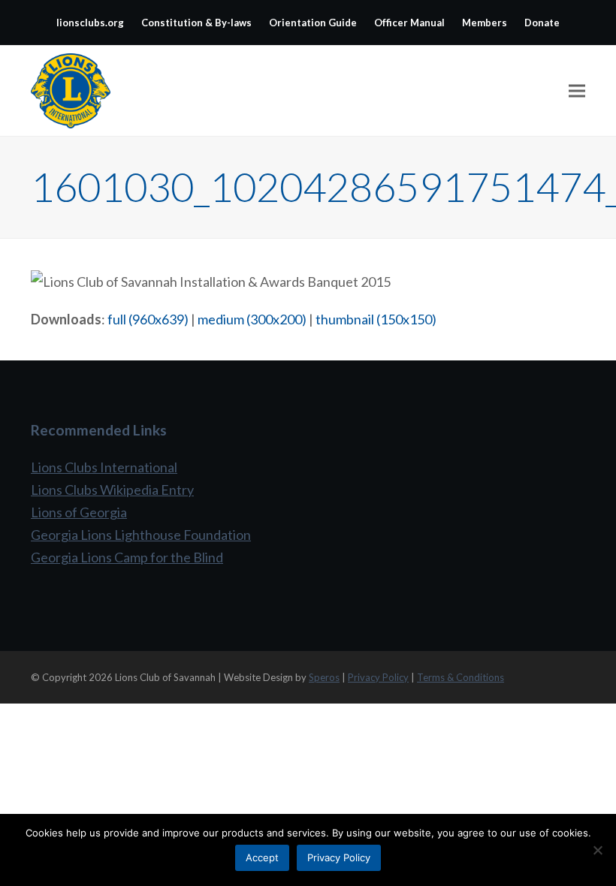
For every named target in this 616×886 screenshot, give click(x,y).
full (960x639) (148, 319)
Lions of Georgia (79, 512)
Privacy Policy (378, 677)
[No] (597, 849)
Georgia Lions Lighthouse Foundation (141, 534)
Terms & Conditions (460, 677)
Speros (324, 677)
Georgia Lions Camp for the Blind (127, 557)
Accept (262, 857)
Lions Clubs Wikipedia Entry (112, 489)
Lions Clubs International (104, 467)
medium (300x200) (252, 319)
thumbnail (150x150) (376, 319)
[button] (577, 91)
